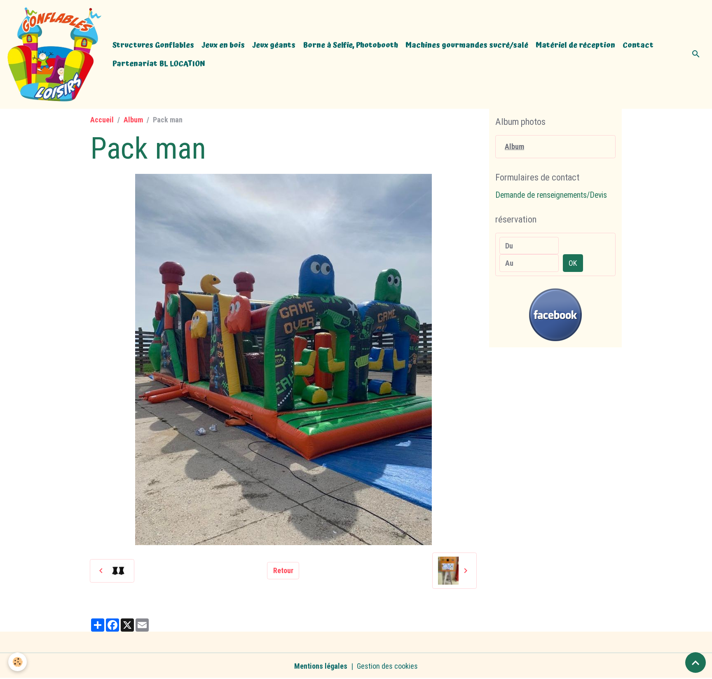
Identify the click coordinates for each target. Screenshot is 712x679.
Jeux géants (273, 45)
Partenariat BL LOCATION (158, 64)
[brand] (54, 54)
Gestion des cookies (387, 666)
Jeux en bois (223, 45)
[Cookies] (17, 662)
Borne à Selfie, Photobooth (350, 45)
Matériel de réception (575, 45)
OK (573, 263)
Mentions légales (320, 666)
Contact (638, 45)
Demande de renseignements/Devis (551, 195)
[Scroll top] (695, 662)
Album (133, 119)
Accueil (102, 119)
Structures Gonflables (153, 45)
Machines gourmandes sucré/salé (466, 45)
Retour (283, 570)
